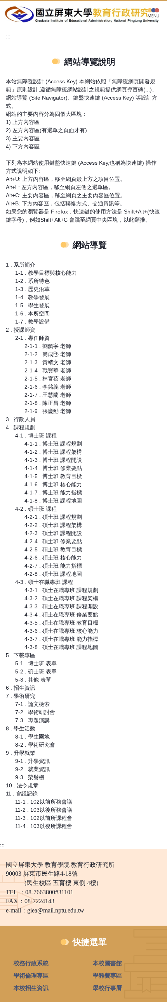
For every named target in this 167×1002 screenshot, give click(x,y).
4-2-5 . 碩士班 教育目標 (53, 549)
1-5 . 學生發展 (32, 305)
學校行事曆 (107, 988)
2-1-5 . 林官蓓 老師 (47, 378)
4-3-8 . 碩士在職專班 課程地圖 (61, 647)
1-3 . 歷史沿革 (32, 289)
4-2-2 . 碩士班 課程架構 (53, 525)
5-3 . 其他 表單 (33, 680)
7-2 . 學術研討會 (35, 712)
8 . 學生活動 (20, 728)
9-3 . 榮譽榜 (29, 777)
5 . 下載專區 (20, 655)
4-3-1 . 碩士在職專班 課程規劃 (61, 590)
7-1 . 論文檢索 (32, 704)
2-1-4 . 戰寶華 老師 (47, 370)
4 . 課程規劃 (20, 427)
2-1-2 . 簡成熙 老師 (47, 354)
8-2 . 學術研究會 (35, 745)
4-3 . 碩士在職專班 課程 (44, 582)
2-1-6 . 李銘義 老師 (47, 387)
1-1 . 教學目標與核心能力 (46, 273)
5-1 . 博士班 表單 (36, 663)
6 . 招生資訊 (20, 688)
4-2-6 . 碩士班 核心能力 (53, 557)
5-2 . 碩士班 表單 (36, 671)
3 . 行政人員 (20, 419)
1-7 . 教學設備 (32, 322)
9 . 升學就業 (20, 753)
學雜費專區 (107, 975)
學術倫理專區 (31, 975)
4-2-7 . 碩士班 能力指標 (53, 566)
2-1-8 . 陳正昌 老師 (47, 403)
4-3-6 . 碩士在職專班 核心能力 (61, 631)
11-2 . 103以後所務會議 (43, 810)
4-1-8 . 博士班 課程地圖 (53, 501)
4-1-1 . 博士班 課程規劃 (53, 444)
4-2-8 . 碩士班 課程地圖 (53, 574)
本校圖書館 (107, 963)
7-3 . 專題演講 (32, 720)
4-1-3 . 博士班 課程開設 (53, 460)
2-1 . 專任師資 (32, 338)
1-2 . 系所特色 (32, 281)
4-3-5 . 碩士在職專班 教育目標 (61, 623)
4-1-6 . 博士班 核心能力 (53, 484)
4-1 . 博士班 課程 (36, 435)
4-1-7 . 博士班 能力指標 (53, 492)
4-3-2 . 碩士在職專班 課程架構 (61, 598)
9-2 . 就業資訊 (32, 769)
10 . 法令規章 (22, 785)
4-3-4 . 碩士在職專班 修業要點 (61, 614)
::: (8, 36)
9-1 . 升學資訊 (32, 761)
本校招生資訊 (31, 988)
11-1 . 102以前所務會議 (43, 802)
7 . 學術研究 (20, 696)
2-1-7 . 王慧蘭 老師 (47, 395)
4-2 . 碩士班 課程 (36, 509)
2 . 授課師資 (20, 330)
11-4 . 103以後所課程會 (43, 826)
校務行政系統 (31, 963)
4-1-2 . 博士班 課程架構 (53, 452)
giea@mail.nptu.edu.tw (55, 910)
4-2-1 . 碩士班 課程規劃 (53, 517)
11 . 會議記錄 (22, 793)
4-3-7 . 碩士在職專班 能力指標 (61, 639)
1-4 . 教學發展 (32, 297)
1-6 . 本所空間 (32, 313)
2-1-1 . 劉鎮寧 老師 (47, 346)
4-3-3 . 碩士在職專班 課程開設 (61, 606)
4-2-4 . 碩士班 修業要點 (53, 541)
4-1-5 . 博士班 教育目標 (53, 476)
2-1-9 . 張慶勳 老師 (47, 411)
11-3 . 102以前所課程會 (43, 818)
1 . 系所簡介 (20, 265)
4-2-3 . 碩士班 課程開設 (53, 533)
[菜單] (153, 12)
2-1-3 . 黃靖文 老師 (47, 362)
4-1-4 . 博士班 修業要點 (53, 468)
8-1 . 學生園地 (32, 736)
